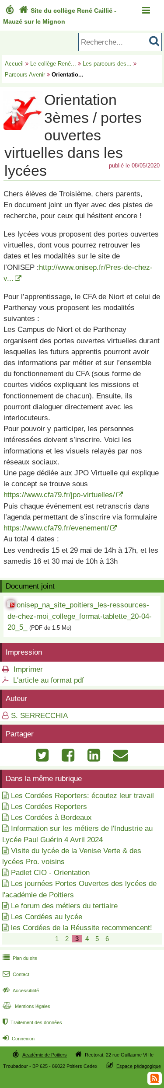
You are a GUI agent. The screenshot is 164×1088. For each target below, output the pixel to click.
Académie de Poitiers (44, 1054)
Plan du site (20, 958)
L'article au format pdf (48, 680)
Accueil (14, 63)
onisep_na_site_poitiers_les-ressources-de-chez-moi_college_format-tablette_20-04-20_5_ (79, 616)
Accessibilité (21, 990)
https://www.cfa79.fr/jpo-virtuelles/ (59, 495)
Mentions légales (26, 1006)
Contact (16, 974)
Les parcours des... (107, 63)
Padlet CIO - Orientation (50, 872)
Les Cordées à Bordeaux (51, 817)
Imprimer (28, 669)
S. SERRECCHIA (39, 715)
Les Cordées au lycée (46, 917)
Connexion (19, 1038)
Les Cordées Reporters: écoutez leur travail (82, 796)
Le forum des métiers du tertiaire (64, 906)
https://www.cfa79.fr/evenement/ (56, 528)
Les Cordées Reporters (49, 806)
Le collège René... (53, 63)
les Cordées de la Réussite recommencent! (81, 928)
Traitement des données (32, 1022)
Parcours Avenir (25, 74)
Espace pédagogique (138, 1065)
